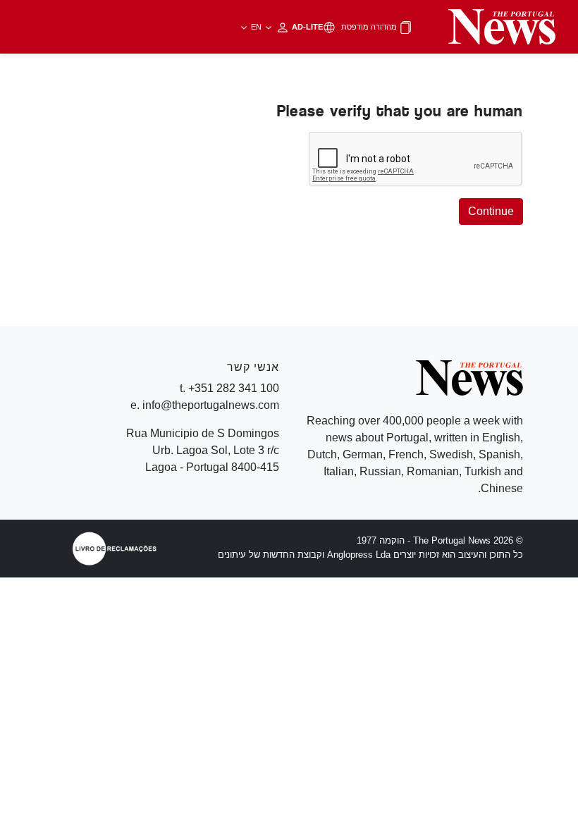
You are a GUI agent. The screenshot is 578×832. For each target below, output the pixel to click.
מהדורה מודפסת (370, 27)
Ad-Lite (286, 27)
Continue (491, 211)
